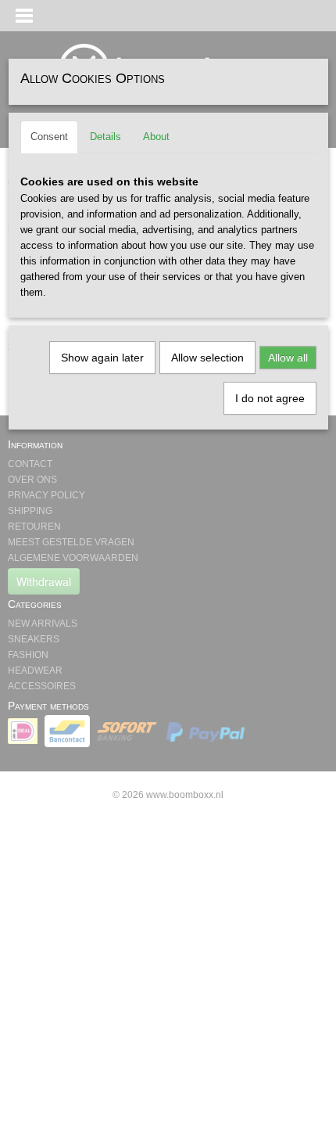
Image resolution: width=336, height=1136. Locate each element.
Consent (49, 136)
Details (105, 136)
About (156, 136)
